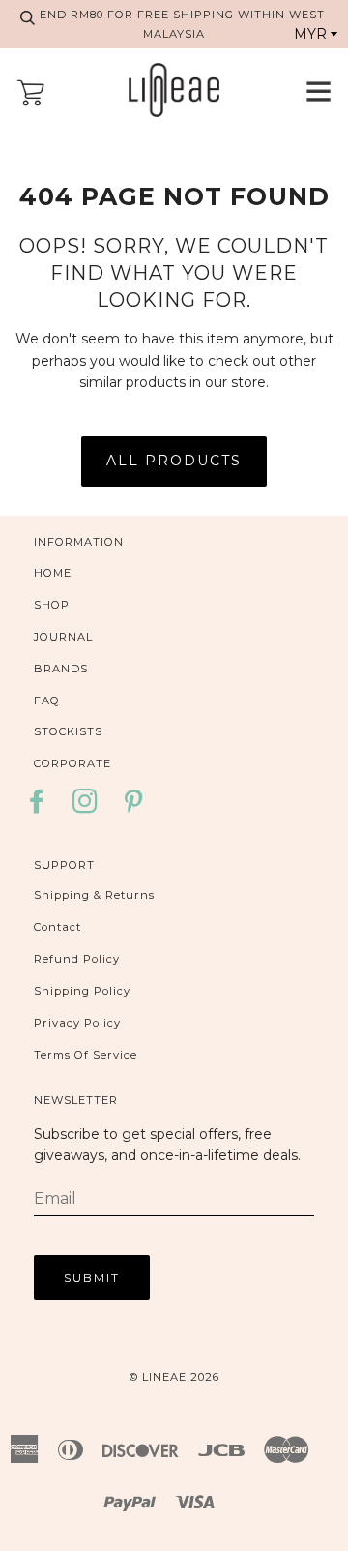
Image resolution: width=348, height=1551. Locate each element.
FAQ (47, 700)
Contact (57, 927)
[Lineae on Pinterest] (134, 807)
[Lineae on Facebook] (42, 807)
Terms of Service (85, 1054)
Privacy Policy (77, 1022)
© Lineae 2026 (174, 1377)
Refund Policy (77, 959)
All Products (174, 460)
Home (53, 573)
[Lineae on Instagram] (85, 807)
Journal (63, 636)
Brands (61, 668)
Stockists (68, 731)
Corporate (72, 763)
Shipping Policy (82, 991)
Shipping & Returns (94, 895)
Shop (52, 604)
